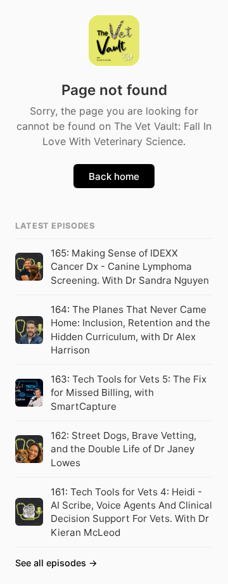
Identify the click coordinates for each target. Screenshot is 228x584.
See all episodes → (56, 562)
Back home (114, 176)
